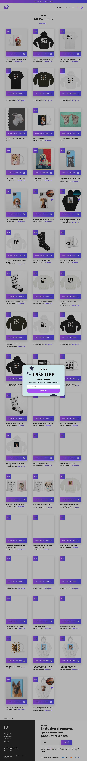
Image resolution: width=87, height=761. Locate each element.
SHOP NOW (43, 391)
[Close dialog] (63, 366)
